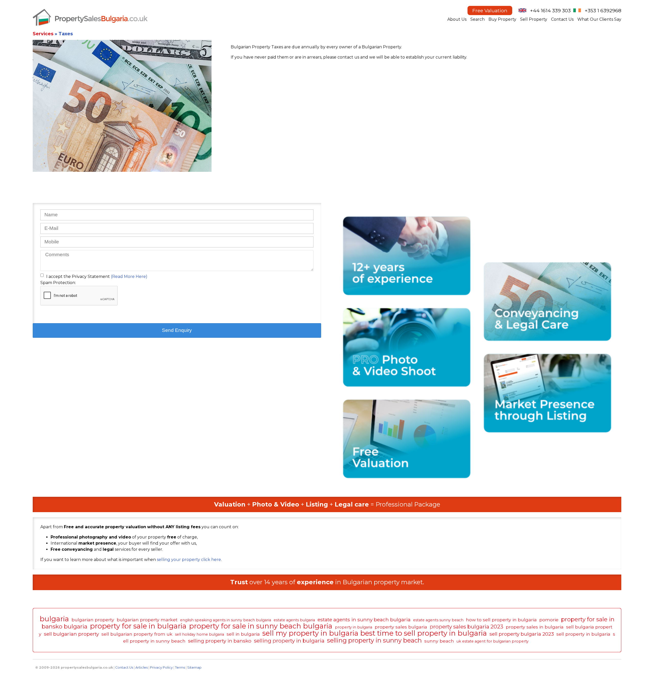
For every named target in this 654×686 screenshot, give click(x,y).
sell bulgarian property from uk (136, 634)
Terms (180, 667)
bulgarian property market (147, 619)
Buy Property (502, 19)
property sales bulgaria (401, 626)
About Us (456, 19)
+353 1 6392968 (603, 10)
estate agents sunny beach (438, 620)
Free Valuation (489, 10)
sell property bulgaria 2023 (521, 634)
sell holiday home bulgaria (199, 634)
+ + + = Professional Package (327, 504)
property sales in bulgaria (535, 626)
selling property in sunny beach (374, 640)
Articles (141, 667)
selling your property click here (188, 559)
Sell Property (533, 19)
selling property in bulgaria (289, 640)
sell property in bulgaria (583, 634)
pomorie (548, 619)
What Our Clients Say (599, 19)
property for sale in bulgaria (138, 626)
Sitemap (194, 667)
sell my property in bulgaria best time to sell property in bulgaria (374, 633)
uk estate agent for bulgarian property (493, 641)
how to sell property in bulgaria (501, 619)
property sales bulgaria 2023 (466, 626)
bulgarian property (93, 619)
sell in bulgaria (243, 634)
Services (43, 33)
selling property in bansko (219, 641)
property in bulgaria (353, 627)
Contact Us (562, 19)
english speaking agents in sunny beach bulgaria (225, 620)
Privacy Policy (161, 667)
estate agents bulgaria (294, 620)
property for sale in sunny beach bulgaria (260, 626)
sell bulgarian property (71, 634)
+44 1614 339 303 (550, 10)
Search (477, 19)
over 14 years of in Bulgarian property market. (327, 582)
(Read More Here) (129, 276)
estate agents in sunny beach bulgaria (364, 619)
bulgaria (54, 619)
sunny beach (439, 641)
